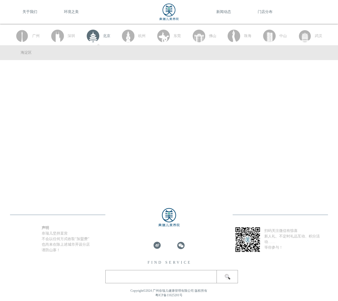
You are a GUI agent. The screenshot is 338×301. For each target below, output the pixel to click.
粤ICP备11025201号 (168, 295)
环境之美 (71, 12)
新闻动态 (223, 12)
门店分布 (265, 12)
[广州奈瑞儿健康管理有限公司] (169, 18)
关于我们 (29, 12)
